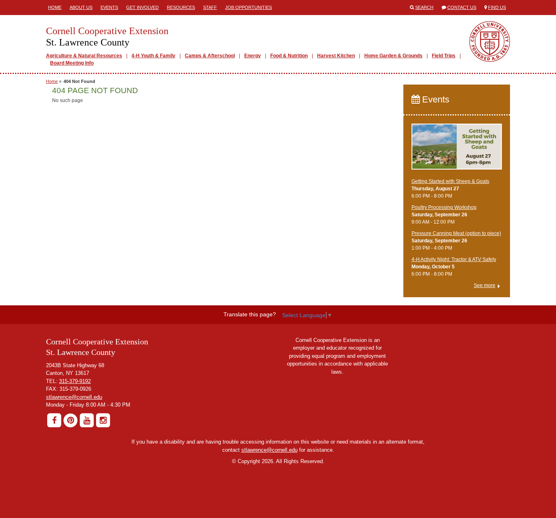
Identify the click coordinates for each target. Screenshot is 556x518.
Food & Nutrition (289, 56)
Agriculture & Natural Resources (84, 56)
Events (109, 7)
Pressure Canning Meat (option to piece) (456, 233)
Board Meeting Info (72, 63)
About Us (81, 7)
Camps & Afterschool (210, 56)
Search (424, 7)
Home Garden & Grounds (393, 56)
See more (484, 285)
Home (54, 7)
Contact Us (461, 7)
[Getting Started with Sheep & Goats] (457, 150)
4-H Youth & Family (153, 56)
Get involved (142, 7)
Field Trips (443, 56)
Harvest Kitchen (336, 56)
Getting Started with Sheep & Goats (450, 181)
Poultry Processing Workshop (444, 207)
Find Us (497, 7)
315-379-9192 (75, 381)
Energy (252, 56)
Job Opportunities (248, 7)
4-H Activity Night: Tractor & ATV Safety (454, 259)
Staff (210, 7)
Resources (181, 7)
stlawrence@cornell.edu (74, 397)
